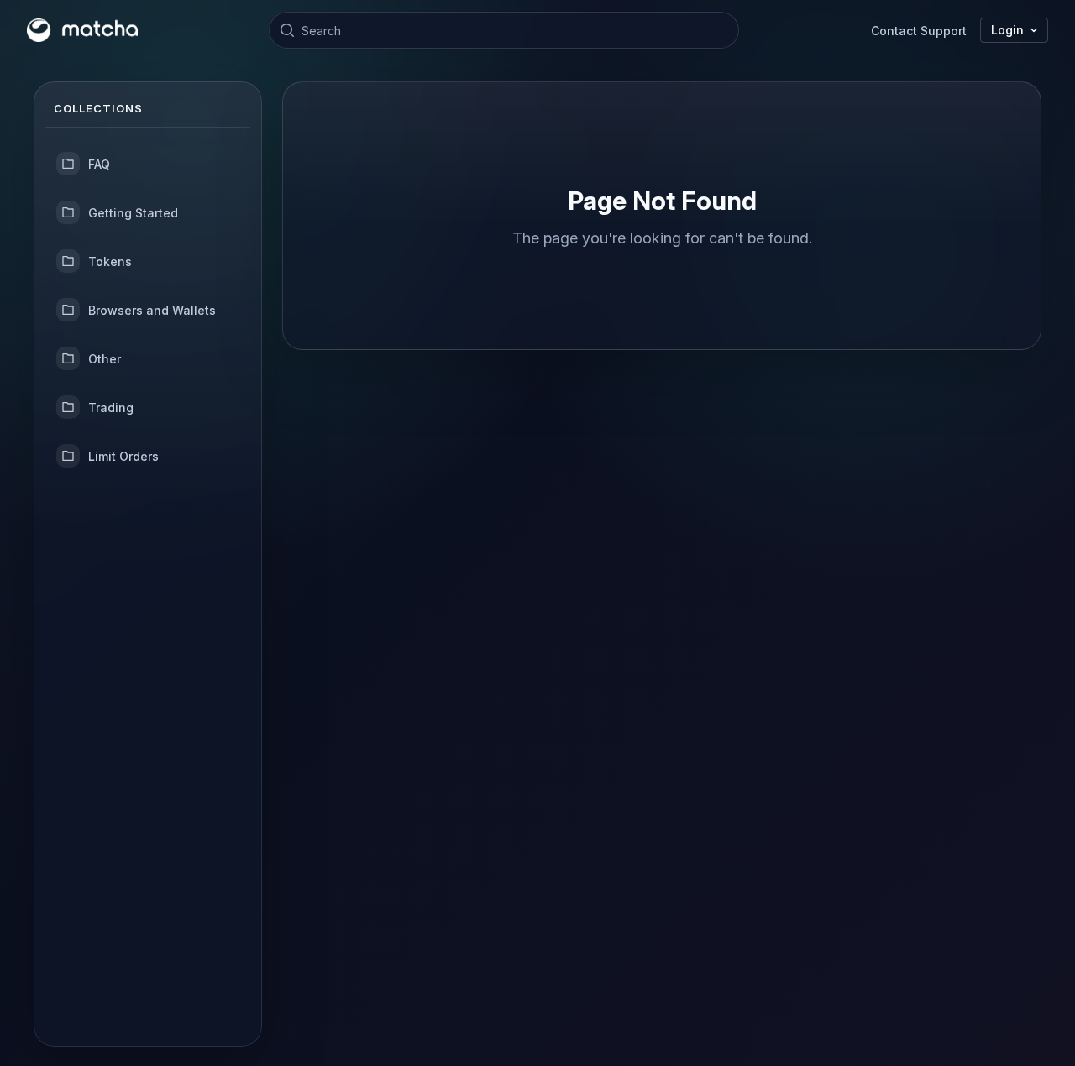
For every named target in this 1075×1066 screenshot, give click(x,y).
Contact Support (919, 31)
